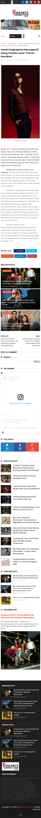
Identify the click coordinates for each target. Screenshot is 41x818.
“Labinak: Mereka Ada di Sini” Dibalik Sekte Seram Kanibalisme (26, 487)
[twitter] (26, 2)
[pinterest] (34, 2)
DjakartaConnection (26, 807)
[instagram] (30, 2)
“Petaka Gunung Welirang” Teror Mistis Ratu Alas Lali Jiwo (26, 508)
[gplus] (38, 2)
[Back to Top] (20, 815)
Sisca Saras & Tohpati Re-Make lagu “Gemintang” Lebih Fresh (18, 325)
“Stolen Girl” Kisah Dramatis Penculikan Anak (24, 477)
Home (3, 36)
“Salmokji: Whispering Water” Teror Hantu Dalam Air (25, 498)
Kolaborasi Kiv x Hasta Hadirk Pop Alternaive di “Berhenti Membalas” (17, 282)
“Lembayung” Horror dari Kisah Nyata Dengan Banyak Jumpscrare (25, 540)
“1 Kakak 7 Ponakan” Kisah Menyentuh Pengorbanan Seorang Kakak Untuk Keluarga (26, 467)
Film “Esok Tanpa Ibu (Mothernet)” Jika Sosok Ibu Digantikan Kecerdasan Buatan (26, 520)
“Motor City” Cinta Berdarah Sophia (26, 597)
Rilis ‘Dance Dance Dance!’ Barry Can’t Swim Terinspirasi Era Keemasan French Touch (19, 302)
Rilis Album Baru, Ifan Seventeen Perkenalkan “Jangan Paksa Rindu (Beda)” (26, 551)
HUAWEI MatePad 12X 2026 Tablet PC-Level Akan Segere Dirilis (25, 561)
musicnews (12, 43)
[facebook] (22, 2)
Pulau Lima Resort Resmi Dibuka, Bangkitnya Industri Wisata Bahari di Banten (26, 530)
